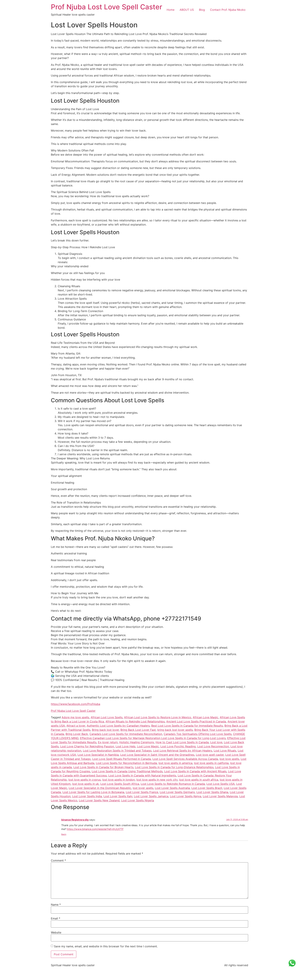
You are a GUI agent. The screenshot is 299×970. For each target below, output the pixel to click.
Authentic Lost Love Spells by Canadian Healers (118, 725)
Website (56, 932)
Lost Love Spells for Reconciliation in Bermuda (126, 763)
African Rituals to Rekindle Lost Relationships (135, 721)
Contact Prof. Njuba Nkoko (228, 9)
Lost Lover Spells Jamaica (151, 796)
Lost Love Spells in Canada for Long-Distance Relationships (174, 767)
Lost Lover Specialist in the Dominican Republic (100, 788)
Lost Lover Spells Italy (117, 796)
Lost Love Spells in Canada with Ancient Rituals (195, 771)
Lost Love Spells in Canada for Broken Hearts (103, 767)
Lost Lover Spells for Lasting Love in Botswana (93, 792)
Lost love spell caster (210, 754)
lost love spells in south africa (198, 779)
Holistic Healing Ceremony (136, 742)
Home (170, 9)
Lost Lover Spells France (142, 792)
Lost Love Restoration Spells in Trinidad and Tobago (117, 750)
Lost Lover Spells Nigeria (137, 800)
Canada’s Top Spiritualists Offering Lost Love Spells (198, 734)
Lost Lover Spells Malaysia (220, 796)
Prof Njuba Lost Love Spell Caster (106, 7)
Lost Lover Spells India (87, 796)
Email (55, 918)
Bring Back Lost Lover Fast (138, 729)
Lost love (216, 742)
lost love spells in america (175, 763)
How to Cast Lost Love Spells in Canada (182, 742)
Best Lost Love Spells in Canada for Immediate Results (187, 725)
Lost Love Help (125, 746)
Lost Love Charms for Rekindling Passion (87, 746)
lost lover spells (143, 788)
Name (56, 904)
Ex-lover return (108, 742)
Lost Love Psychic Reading (178, 746)
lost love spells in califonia (211, 763)
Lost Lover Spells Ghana (212, 792)
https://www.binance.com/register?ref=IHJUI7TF (95, 829)
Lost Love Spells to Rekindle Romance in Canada (173, 783)
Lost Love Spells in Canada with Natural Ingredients (142, 775)
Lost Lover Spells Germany (177, 792)
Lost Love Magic (148, 746)
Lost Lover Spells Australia (172, 788)
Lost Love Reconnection (213, 746)
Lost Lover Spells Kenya (185, 796)
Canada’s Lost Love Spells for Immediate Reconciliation (125, 734)
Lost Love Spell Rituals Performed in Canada (121, 759)
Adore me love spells (75, 717)
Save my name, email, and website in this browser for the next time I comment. (106, 946)
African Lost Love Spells (107, 717)
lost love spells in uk (85, 783)
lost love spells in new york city (157, 779)
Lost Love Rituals (225, 750)
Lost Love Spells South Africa (119, 783)
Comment (58, 860)
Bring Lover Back (77, 734)
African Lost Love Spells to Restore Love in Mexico (157, 717)
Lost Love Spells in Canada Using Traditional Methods (127, 771)
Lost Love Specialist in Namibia (98, 754)
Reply (63, 834)
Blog (202, 9)
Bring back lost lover (105, 729)
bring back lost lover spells (175, 729)
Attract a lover (75, 725)
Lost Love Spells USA (220, 783)
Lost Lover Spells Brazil (206, 788)
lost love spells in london (118, 779)
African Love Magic (205, 717)
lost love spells (229, 759)
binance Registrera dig (75, 819)
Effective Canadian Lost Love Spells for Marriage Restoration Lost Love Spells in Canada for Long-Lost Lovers (153, 738)
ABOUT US (187, 9)
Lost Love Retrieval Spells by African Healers (182, 750)
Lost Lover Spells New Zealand (99, 800)
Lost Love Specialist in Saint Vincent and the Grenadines (157, 754)
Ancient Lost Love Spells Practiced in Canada (196, 721)
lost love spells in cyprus (84, 779)
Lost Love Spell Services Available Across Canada (185, 759)
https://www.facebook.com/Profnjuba (75, 704)
